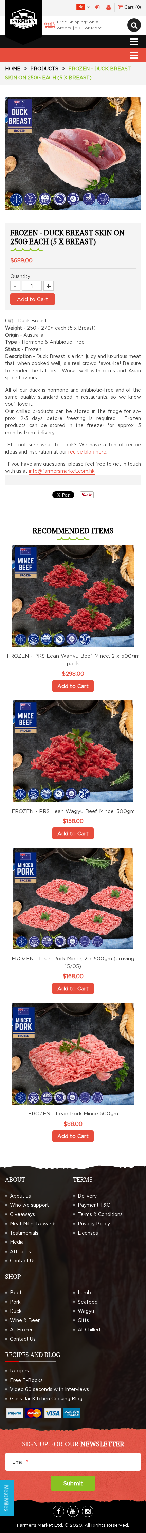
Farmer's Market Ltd (39, 1524)
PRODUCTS (44, 68)
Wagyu (86, 1311)
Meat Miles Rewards (33, 1223)
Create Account (108, 7)
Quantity (20, 276)
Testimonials (24, 1232)
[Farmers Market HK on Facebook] (58, 1511)
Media (17, 1241)
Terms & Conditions (100, 1214)
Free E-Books (26, 1380)
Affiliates (20, 1251)
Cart (132, 7)
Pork (15, 1301)
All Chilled (89, 1329)
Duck (16, 1311)
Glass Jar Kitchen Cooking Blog (46, 1398)
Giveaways (22, 1214)
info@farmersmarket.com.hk (62, 471)
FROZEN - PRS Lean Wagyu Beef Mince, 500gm (73, 811)
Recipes (19, 1370)
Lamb (84, 1292)
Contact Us (23, 1260)
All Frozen (22, 1329)
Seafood (88, 1301)
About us (20, 1195)
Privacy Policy (94, 1223)
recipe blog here (87, 451)
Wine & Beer (25, 1320)
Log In (97, 7)
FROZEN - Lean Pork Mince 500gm (73, 1113)
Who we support (29, 1205)
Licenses (88, 1232)
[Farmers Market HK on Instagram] (87, 1511)
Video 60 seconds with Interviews (49, 1389)
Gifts (83, 1320)
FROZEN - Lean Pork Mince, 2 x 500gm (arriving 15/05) (73, 962)
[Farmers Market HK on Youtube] (73, 1511)
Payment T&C (94, 1205)
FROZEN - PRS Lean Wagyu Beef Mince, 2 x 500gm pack (73, 659)
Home (12, 68)
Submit (73, 1483)
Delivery (87, 1195)
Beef (16, 1292)
